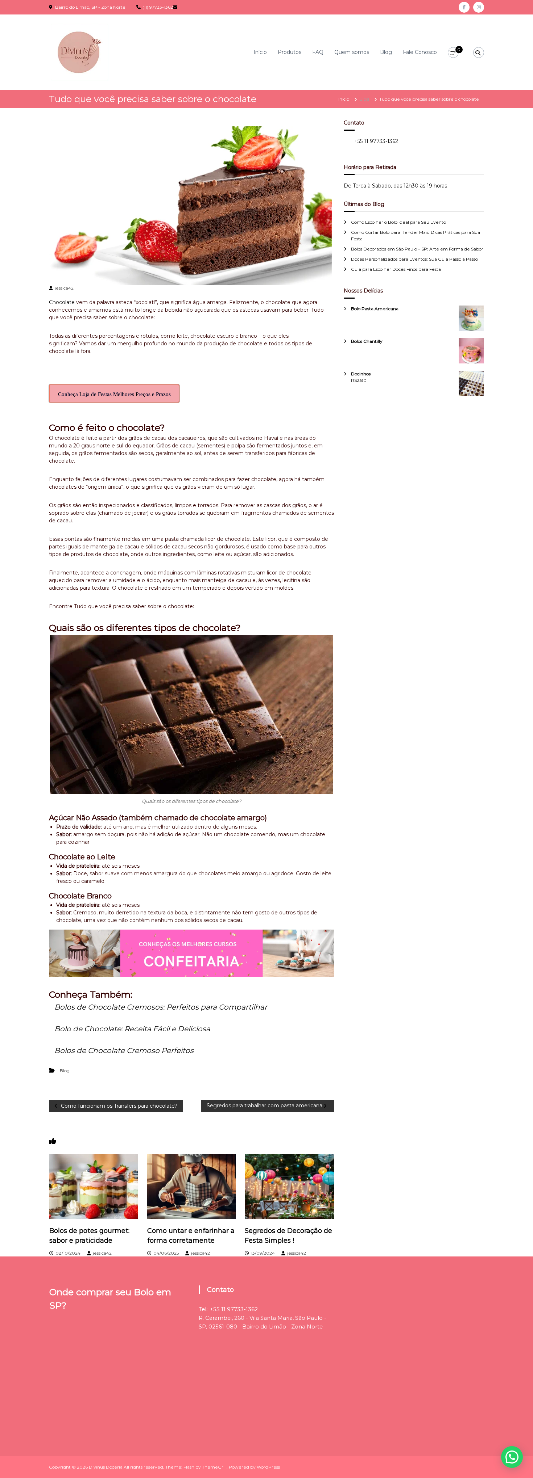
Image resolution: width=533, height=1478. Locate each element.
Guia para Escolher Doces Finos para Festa (396, 269)
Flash (188, 1467)
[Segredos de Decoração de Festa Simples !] (289, 1186)
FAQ (317, 52)
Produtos (289, 52)
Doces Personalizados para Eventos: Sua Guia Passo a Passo (414, 259)
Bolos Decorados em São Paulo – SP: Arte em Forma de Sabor (417, 249)
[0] (453, 53)
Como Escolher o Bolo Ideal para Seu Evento (398, 222)
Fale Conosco (420, 52)
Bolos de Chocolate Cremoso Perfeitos (124, 1050)
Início (260, 52)
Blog (386, 52)
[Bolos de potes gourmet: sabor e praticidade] (94, 1186)
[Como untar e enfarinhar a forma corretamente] (191, 1186)
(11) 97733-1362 (157, 7)
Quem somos (351, 52)
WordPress (268, 1467)
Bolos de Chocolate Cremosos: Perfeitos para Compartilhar (160, 1007)
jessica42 (64, 288)
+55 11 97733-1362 (376, 141)
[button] (512, 1457)
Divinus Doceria (106, 1467)
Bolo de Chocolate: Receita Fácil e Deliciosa (132, 1028)
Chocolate (62, 302)
